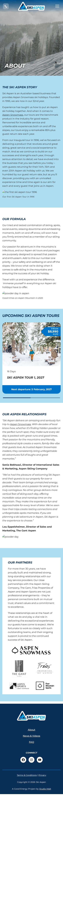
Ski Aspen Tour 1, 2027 (25, 377)
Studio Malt (45, 789)
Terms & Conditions (27, 775)
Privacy (42, 775)
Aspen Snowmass (12, 114)
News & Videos (31, 736)
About (31, 729)
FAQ (31, 742)
